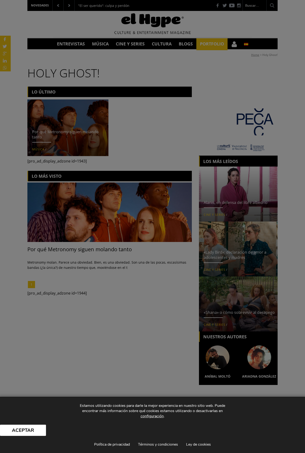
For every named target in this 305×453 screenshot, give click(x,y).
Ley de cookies (198, 444)
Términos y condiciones (158, 444)
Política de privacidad (112, 444)
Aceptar (23, 430)
